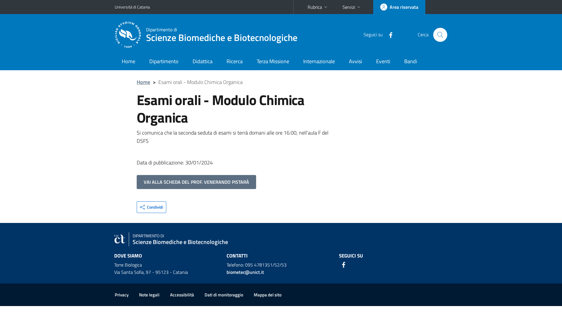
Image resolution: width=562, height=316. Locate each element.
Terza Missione (273, 61)
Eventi (383, 61)
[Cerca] (440, 35)
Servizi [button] (348, 7)
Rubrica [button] (315, 7)
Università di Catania (132, 7)
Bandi (410, 61)
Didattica (203, 61)
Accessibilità (182, 294)
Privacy (121, 294)
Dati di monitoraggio (224, 294)
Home (128, 61)
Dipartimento (164, 61)
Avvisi (355, 61)
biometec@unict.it (245, 272)
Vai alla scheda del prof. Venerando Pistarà (196, 182)
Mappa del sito (268, 294)
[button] (151, 207)
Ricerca (235, 61)
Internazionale (319, 61)
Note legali (149, 294)
